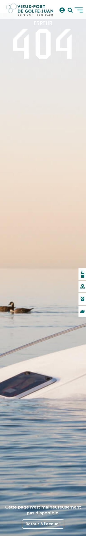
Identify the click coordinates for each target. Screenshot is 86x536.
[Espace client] (62, 10)
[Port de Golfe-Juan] (29, 9)
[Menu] (79, 10)
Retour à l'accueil (43, 524)
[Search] (70, 10)
